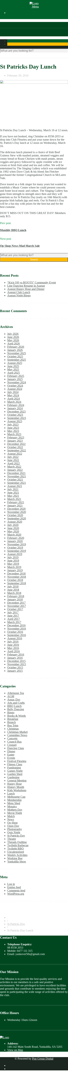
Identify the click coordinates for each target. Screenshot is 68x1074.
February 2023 (15, 437)
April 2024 (13, 398)
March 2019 (14, 567)
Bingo (10, 712)
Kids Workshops (16, 790)
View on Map (15, 1050)
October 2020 (15, 515)
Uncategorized (15, 851)
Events (11, 757)
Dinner (11, 751)
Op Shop (12, 822)
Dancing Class (15, 748)
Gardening (13, 777)
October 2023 (15, 414)
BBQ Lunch (14, 706)
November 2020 (16, 512)
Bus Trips (12, 725)
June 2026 (13, 337)
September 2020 (16, 518)
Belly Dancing (15, 709)
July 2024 (12, 392)
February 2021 (15, 502)
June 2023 (13, 427)
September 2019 (16, 550)
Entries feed (14, 887)
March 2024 (14, 401)
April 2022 (13, 463)
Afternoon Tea (15, 693)
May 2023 (13, 431)
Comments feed (16, 890)
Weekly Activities (17, 855)
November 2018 (16, 576)
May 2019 (13, 563)
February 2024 (15, 405)
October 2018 (15, 580)
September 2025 (16, 359)
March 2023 (14, 434)
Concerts (12, 738)
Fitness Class (14, 764)
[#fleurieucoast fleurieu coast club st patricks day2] (34, 102)
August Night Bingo (19, 295)
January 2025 (15, 379)
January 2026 (15, 350)
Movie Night (14, 812)
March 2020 (14, 534)
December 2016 (16, 625)
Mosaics (12, 806)
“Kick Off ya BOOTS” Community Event (31, 282)
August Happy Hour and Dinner (25, 289)
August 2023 (14, 421)
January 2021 (15, 505)
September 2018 (16, 583)
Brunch (11, 722)
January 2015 (15, 670)
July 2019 (12, 557)
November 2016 (16, 628)
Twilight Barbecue (17, 845)
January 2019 (15, 570)
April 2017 (13, 618)
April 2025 (13, 372)
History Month (15, 787)
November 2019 (16, 544)
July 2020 (12, 524)
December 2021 (16, 473)
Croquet (12, 744)
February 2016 (15, 654)
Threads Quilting (17, 842)
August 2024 (14, 388)
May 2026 (13, 340)
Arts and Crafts (16, 702)
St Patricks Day (16, 835)
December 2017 (16, 602)
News (10, 819)
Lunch (11, 793)
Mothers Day (14, 809)
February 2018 (15, 596)
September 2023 (16, 418)
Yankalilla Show (16, 861)
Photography (14, 829)
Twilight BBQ (15, 848)
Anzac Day (13, 699)
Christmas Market (17, 731)
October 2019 (15, 547)
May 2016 (13, 648)
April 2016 (13, 651)
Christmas (13, 728)
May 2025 (13, 369)
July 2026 (12, 333)
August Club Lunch (18, 292)
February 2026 (15, 346)
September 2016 (16, 635)
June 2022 (13, 460)
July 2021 (12, 489)
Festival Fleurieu (16, 761)
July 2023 (12, 424)
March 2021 (14, 499)
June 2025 (13, 366)
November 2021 (16, 476)
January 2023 (15, 440)
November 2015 (16, 664)
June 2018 (13, 589)
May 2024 (13, 395)
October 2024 (15, 385)
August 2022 (14, 453)
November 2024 (16, 382)
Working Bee (14, 858)
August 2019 (14, 554)
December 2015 (16, 661)
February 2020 (15, 537)
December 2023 (16, 411)
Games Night (14, 770)
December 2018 (16, 573)
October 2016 (15, 631)
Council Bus (14, 741)
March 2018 (14, 593)
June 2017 (13, 615)
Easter (10, 754)
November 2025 (16, 353)
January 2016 (15, 657)
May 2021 (13, 495)
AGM (10, 696)
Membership (14, 799)
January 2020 (15, 541)
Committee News (17, 735)
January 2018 (15, 599)
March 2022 (14, 466)
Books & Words (16, 715)
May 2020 (13, 531)
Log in (11, 884)
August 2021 (14, 486)
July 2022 (12, 456)
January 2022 (15, 469)
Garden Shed (14, 774)
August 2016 (14, 638)
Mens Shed (13, 803)
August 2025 (14, 362)
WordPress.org (15, 893)
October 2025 (15, 356)
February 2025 (15, 375)
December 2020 (16, 508)
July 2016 (12, 641)
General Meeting (16, 780)
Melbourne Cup (16, 796)
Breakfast (12, 718)
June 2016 (13, 644)
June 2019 (13, 560)
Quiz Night (13, 832)
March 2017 (14, 622)
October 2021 (15, 479)
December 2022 (16, 443)
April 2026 (13, 343)
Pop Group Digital (42, 1058)
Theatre (11, 838)
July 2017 (12, 612)
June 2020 (13, 528)
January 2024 (15, 408)
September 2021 (16, 482)
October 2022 (15, 447)
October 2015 (15, 667)
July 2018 (12, 586)
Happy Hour (14, 783)
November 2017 (16, 605)
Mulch (11, 816)
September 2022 (16, 450)
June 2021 (13, 492)
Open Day (13, 825)
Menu (35, 6)
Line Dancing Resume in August (26, 285)
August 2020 (14, 521)
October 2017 (15, 609)
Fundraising (14, 767)
